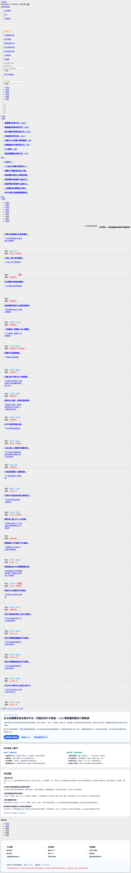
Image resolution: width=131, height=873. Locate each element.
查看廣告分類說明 (11, 737)
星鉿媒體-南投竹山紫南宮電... (16, 175)
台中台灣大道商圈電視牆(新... (16, 193)
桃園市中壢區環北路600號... (16, 171)
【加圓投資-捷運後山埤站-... (16, 188)
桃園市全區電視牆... (13, 353)
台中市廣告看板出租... (14, 424)
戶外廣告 (8, 31)
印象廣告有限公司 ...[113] (15, 136)
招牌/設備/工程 (10, 43)
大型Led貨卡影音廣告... (14, 258)
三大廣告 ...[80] (11, 149)
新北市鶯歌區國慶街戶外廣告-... (17, 638)
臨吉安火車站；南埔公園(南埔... (17, 400)
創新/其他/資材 (10, 51)
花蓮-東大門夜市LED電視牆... (17, 377)
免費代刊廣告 (93, 850)
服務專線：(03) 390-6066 (42, 865)
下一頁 (20, 708)
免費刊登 (8, 18)
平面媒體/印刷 (9, 35)
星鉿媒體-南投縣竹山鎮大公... (16, 179)
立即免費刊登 (5, 7)
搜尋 (6, 70)
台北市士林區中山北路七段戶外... (18, 686)
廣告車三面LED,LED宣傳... (16, 519)
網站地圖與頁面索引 (95, 856)
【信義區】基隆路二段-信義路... (17, 329)
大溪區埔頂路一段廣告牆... (15, 472)
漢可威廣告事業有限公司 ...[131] (18, 132)
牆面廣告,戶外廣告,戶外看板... (17, 543)
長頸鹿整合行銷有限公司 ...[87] (17, 145)
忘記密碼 (8, 10)
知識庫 (7, 59)
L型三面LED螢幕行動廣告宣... (17, 448)
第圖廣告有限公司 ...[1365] (15, 123)
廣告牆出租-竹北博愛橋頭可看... (17, 567)
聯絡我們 (92, 853)
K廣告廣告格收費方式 (13, 856)
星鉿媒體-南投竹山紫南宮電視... (17, 306)
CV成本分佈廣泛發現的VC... (16, 166)
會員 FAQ (23, 813)
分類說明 (8, 55)
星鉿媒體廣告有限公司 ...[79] (16, 154)
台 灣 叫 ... (9, 162)
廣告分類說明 (9, 74)
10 (17, 708)
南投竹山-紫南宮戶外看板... (16, 590)
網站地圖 (9, 850)
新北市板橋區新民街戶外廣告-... (17, 662)
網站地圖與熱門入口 (41, 737)
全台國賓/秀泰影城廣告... (15, 282)
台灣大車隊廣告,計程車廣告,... (17, 234)
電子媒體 (8, 39)
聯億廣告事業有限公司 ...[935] (17, 127)
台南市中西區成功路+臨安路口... (18, 495)
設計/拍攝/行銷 (10, 47)
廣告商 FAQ (26, 737)
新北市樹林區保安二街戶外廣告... (18, 614)
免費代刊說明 (52, 856)
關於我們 (9, 853)
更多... (3, 157)
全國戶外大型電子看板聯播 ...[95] (18, 140)
